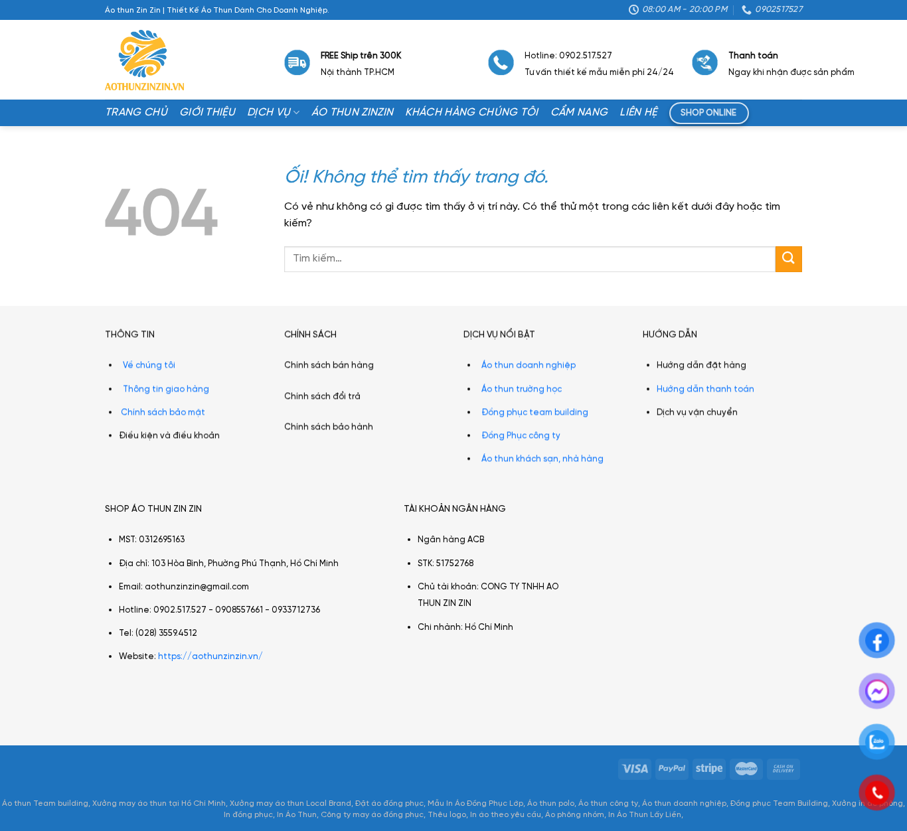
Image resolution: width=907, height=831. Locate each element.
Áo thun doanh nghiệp (528, 365)
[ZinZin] (144, 60)
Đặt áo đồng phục (389, 803)
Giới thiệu (207, 112)
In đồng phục (248, 814)
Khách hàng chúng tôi (471, 112)
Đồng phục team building (534, 412)
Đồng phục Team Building (779, 803)
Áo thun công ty (608, 803)
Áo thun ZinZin (352, 112)
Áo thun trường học (521, 388)
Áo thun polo (550, 803)
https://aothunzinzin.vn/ (210, 657)
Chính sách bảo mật (163, 412)
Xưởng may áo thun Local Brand (290, 803)
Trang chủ (136, 112)
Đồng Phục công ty (520, 435)
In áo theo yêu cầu (505, 814)
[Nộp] (789, 259)
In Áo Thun (297, 814)
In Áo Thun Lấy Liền (644, 814)
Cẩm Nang (579, 112)
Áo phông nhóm (574, 814)
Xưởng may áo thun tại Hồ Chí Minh (159, 803)
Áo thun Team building (45, 803)
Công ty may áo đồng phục (372, 814)
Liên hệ (638, 112)
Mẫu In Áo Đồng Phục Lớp (475, 803)
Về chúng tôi (149, 365)
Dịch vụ (268, 112)
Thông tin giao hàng (166, 388)
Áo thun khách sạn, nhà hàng (542, 459)
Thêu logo (447, 814)
